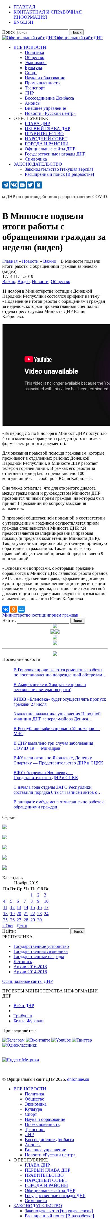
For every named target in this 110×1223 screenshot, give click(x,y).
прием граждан (63, 615)
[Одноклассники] (13, 609)
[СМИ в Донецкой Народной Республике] (4, 837)
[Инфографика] (4, 868)
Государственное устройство (41, 946)
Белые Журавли (29, 1020)
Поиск (8, 32)
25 (5, 919)
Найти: (9, 620)
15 (32, 907)
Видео (23, 281)
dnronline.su (78, 1079)
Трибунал (23, 1015)
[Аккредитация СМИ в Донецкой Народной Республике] (4, 827)
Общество (60, 281)
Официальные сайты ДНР (27, 981)
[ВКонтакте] (5, 609)
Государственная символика (41, 951)
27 (19, 919)
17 (46, 907)
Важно (8, 281)
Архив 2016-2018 (30, 966)
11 (5, 907)
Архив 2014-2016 (30, 971)
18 (5, 913)
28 (26, 919)
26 (12, 919)
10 (46, 901)
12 (12, 907)
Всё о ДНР (24, 1005)
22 (32, 913)
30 (39, 919)
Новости (40, 281)
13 (19, 907)
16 (39, 907)
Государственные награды (39, 956)
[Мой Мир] (21, 609)
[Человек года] (57, 632)
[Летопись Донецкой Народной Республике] (4, 858)
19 (12, 913)
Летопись (23, 961)
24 (46, 913)
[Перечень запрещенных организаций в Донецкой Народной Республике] (4, 847)
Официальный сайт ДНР (79, 37)
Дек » (22, 925)
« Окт (7, 925)
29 (32, 919)
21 (26, 913)
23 (39, 913)
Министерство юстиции (25, 615)
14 (26, 907)
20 (19, 913)
